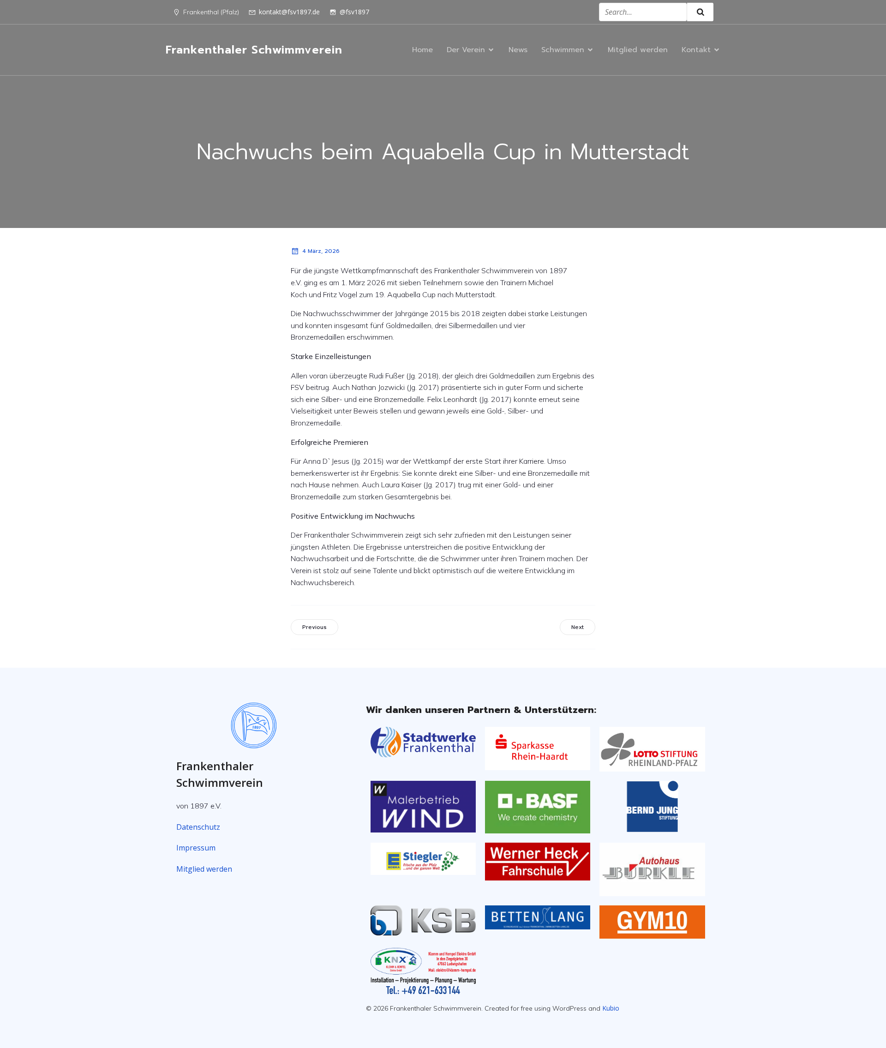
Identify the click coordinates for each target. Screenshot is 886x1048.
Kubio (610, 1008)
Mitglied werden (638, 49)
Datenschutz (198, 827)
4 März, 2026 (321, 251)
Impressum (196, 848)
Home (422, 49)
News (518, 49)
